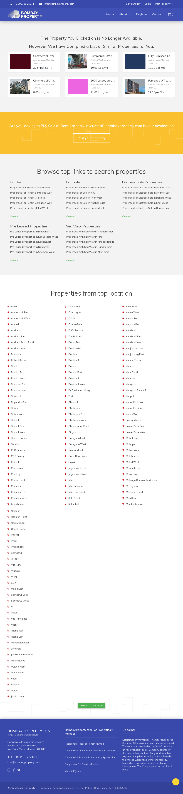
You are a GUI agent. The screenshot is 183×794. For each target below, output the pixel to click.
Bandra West (18, 378)
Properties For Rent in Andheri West (30, 187)
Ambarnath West (20, 318)
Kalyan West (133, 324)
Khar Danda (132, 372)
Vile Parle (16, 564)
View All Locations (91, 705)
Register (141, 14)
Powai (14, 612)
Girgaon (72, 432)
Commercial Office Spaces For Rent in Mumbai (90, 750)
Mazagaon (132, 486)
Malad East (17, 588)
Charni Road (18, 480)
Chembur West (19, 498)
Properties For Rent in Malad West (29, 208)
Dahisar (72, 354)
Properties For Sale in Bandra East (85, 208)
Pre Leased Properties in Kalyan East (30, 241)
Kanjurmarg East (135, 354)
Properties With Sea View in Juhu (84, 236)
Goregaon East (76, 438)
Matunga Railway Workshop (141, 480)
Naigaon (15, 510)
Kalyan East (132, 318)
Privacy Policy (84, 788)
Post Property (163, 3)
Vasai (14, 678)
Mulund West (18, 666)
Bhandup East (18, 384)
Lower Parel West (136, 432)
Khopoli (130, 396)
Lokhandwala (133, 420)
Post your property (92, 138)
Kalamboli (73, 504)
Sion (13, 582)
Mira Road (131, 498)
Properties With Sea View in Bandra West (89, 246)
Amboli (15, 324)
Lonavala (16, 648)
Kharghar (131, 384)
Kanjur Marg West (135, 348)
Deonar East (75, 372)
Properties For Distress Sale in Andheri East (146, 192)
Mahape (130, 444)
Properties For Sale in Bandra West (85, 187)
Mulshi (14, 690)
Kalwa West (132, 312)
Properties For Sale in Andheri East (85, 202)
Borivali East (17, 426)
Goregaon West (77, 444)
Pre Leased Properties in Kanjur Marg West (34, 236)
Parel (14, 540)
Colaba (72, 318)
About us (125, 14)
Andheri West (18, 348)
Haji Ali (72, 462)
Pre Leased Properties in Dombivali (29, 246)
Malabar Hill (132, 456)
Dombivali (73, 378)
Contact (157, 14)
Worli (14, 576)
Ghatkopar (74, 408)
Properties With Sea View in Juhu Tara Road (90, 241)
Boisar (14, 408)
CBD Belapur (18, 450)
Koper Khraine (134, 408)
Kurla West (132, 414)
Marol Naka (132, 474)
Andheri (15, 330)
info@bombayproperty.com (59, 3)
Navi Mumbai (18, 522)
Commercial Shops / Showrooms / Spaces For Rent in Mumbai (91, 757)
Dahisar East (75, 360)
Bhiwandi (16, 396)
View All (14, 216)
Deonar (72, 366)
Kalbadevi (131, 306)
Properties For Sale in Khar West (84, 197)
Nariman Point (19, 516)
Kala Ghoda (74, 498)
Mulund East (17, 672)
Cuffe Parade (75, 330)
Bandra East (17, 372)
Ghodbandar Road (78, 426)
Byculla (15, 444)
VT (12, 606)
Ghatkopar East (76, 414)
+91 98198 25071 (24, 3)
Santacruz (16, 552)
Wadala (15, 570)
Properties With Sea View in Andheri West (89, 231)
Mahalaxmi (132, 438)
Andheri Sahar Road (22, 342)
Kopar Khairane (134, 402)
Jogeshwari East (77, 468)
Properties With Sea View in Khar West (87, 251)
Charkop (16, 474)
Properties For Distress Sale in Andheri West (146, 187)
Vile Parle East (19, 618)
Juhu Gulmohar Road (22, 654)
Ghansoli (73, 402)
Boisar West (17, 414)
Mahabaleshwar (20, 642)
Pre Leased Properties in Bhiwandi (29, 231)
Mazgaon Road (134, 492)
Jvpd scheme (18, 696)
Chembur (16, 486)
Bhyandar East (19, 402)
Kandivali (131, 330)
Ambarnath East (20, 312)
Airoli (14, 306)
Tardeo (15, 558)
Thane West (17, 630)
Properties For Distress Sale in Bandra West (146, 197)
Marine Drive (18, 660)
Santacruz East (19, 594)
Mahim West (133, 450)
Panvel (15, 534)
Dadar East (74, 342)
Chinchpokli (17, 504)
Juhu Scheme (75, 486)
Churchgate (74, 312)
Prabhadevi (17, 546)
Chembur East (18, 492)
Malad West (132, 462)
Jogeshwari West (77, 474)
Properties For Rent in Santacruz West (31, 192)
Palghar (15, 684)
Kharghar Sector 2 (136, 390)
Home (110, 14)
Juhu (70, 480)
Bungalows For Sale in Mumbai (81, 764)
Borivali (15, 420)
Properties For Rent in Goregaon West (31, 202)
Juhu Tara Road (76, 492)
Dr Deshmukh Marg (79, 390)
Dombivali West (77, 384)
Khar (128, 366)
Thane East (17, 636)
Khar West (131, 378)
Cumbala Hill (75, 336)
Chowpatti (74, 306)
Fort (70, 396)
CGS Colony (17, 456)
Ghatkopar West (77, 420)
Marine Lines (133, 468)
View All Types (73, 771)
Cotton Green (75, 324)
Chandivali (17, 468)
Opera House (18, 528)
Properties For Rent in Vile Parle (27, 197)
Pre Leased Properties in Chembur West (32, 251)
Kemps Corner (134, 360)
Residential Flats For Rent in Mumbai (84, 743)
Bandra (15, 366)
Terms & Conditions (63, 788)
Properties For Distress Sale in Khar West (145, 202)
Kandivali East (133, 336)
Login (148, 3)
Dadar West (75, 348)
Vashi (14, 624)
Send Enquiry (133, 3)
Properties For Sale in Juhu (80, 192)
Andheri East (18, 336)
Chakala (15, 462)
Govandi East (75, 450)
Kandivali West (134, 342)
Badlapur (16, 354)
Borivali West (18, 432)
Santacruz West (20, 600)
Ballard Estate (18, 360)
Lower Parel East (135, 426)
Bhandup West (19, 390)
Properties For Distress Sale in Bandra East (146, 208)
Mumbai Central (134, 504)
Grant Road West (77, 456)
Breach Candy (19, 438)
